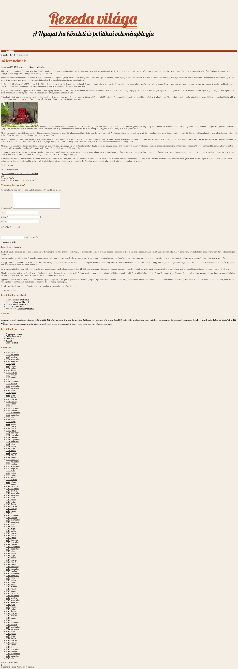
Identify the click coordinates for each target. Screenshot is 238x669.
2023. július (10, 390)
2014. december (12, 620)
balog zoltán (5, 320)
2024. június (11, 366)
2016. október (11, 571)
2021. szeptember (13, 439)
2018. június (11, 526)
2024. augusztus (12, 361)
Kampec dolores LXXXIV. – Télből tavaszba (20, 174)
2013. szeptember (13, 654)
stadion (74, 324)
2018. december (12, 513)
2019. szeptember (13, 493)
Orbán (224, 320)
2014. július (10, 631)
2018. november (12, 515)
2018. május (10, 529)
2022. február (11, 428)
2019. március (11, 506)
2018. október (11, 518)
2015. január (11, 618)
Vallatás (9, 341)
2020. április (11, 477)
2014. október (11, 625)
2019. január (11, 511)
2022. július (10, 417)
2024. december (12, 352)
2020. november (12, 462)
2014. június (11, 634)
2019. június (11, 500)
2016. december (12, 567)
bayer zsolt (13, 320)
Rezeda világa (12, 662)
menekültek (171, 320)
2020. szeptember (13, 466)
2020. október (11, 464)
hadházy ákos (91, 320)
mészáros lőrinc (191, 320)
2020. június (11, 473)
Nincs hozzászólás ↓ (37, 67)
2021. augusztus (12, 442)
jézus (109, 320)
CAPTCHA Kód (31, 237)
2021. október (11, 437)
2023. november (12, 381)
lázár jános (154, 320)
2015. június (11, 607)
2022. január (11, 431)
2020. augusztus (12, 468)
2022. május (10, 422)
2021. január (11, 457)
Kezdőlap (10, 51)
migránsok (179, 320)
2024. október (11, 357)
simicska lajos (56, 324)
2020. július (10, 471)
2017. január (11, 564)
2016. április (11, 584)
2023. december (12, 379)
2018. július (10, 524)
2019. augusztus (12, 495)
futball (53, 320)
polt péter (21, 324)
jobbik (105, 320)
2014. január (11, 645)
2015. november (12, 596)
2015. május (10, 609)
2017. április (11, 558)
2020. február (11, 482)
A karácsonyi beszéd (21, 300)
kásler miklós (127, 320)
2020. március (11, 480)
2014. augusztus (12, 629)
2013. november (12, 649)
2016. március (11, 587)
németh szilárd (207, 320)
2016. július (10, 578)
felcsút (40, 320)
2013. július (10, 658)
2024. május (10, 368)
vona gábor (103, 324)
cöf (28, 320)
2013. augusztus (12, 656)
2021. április (11, 451)
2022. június (11, 419)
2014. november (12, 622)
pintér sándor (14, 324)
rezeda (23, 67)
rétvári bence (36, 324)
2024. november (12, 355)
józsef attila (114, 320)
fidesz (46, 319)
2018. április (11, 531)
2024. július (10, 364)
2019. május (10, 502)
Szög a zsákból (12, 343)
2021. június (11, 446)
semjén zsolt (46, 324)
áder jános (10, 180)
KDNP (120, 320)
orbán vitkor (19, 180)
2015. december (12, 593)
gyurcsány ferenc (70, 320)
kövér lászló (144, 320)
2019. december (12, 486)
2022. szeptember (13, 413)
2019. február (11, 509)
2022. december (12, 406)
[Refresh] (19, 227)
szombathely (84, 324)
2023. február (11, 402)
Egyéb (12, 55)
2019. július (10, 497)
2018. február (11, 535)
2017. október (11, 544)
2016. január (11, 591)
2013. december (12, 647)
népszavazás (218, 320)
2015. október (11, 598)
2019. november (12, 489)
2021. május (10, 448)
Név (2, 212)
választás (109, 324)
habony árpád (82, 320)
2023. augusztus (12, 388)
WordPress (30, 667)
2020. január (11, 484)
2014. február (11, 642)
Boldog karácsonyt (13, 336)
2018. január (11, 538)
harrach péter (99, 320)
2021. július (10, 444)
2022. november (12, 408)
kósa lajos (136, 320)
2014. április (11, 638)
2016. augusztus (12, 576)
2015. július (10, 605)
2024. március (11, 373)
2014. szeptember (13, 627)
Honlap (4, 221)
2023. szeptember (13, 386)
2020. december (12, 460)
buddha (24, 320)
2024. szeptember (13, 359)
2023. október (11, 384)
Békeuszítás (10, 338)
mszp (184, 320)
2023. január (11, 404)
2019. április (11, 504)
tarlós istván (29, 180)
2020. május (10, 475)
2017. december (12, 540)
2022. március (11, 426)
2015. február (11, 616)
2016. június (11, 580)
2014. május (10, 636)
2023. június (11, 393)
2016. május (10, 582)
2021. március (11, 453)
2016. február (11, 589)
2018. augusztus (12, 522)
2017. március (11, 560)
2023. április (11, 397)
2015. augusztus (12, 602)
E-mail (3, 217)
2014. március (11, 640)
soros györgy (66, 324)
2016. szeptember (13, 573)
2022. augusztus (12, 415)
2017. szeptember (13, 547)
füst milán (59, 320)
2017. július (10, 551)
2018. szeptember (13, 520)
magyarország (163, 320)
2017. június (11, 553)
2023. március (11, 399)
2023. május (10, 395)
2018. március (11, 533)
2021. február (11, 455)
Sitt (2, 176)
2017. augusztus (12, 549)
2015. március (11, 613)
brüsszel (19, 320)
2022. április (11, 424)
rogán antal (28, 324)
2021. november (12, 435)
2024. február (11, 375)
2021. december (12, 433)
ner (198, 319)
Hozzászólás (6, 208)
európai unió (33, 320)
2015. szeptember (13, 600)
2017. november (12, 542)
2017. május (10, 555)
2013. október (11, 651)
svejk (78, 324)
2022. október (11, 410)
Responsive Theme (8, 667)
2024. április (11, 370)
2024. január (11, 377)
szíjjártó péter (94, 324)
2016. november (12, 569)
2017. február (11, 562)
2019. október (11, 491)
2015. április (11, 611)
